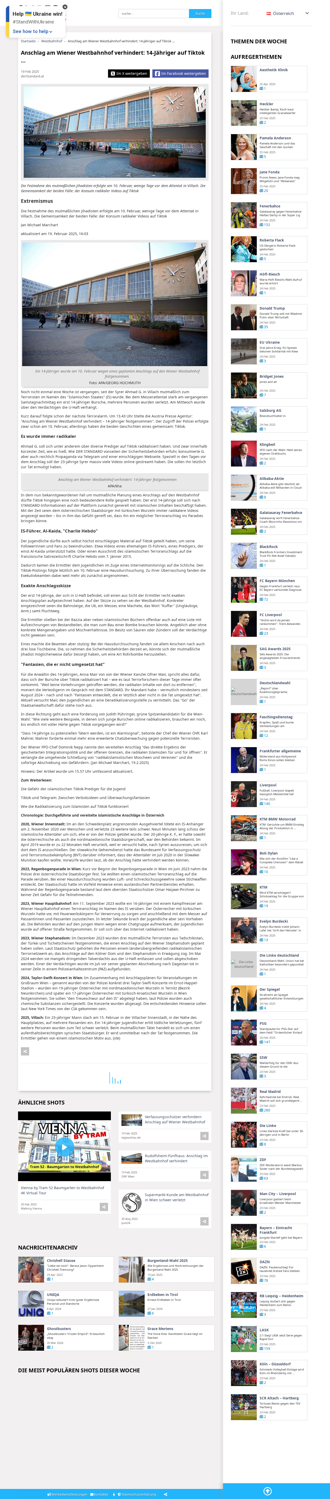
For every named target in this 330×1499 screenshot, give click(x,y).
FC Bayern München (277, 580)
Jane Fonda (269, 172)
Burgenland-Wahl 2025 (167, 1260)
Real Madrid (270, 1091)
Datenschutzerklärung (139, 1494)
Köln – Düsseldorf (275, 1364)
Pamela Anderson (275, 138)
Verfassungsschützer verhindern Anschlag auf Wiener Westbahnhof (175, 1119)
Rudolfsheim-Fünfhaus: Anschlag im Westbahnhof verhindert (176, 1158)
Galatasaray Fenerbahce (281, 512)
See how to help (30, 31)
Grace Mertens (160, 1328)
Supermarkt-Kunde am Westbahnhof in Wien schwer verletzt (177, 1197)
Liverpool (268, 785)
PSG (263, 1023)
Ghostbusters (59, 1328)
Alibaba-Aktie (272, 478)
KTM (263, 887)
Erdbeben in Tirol (162, 1294)
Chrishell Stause (61, 1260)
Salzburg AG (270, 410)
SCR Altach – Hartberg (279, 1398)
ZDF (263, 1159)
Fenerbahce (270, 206)
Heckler (266, 104)
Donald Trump (272, 308)
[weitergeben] (25, 1051)
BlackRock (269, 546)
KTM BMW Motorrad (278, 819)
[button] (288, 13)
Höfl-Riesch (270, 274)
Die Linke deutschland (279, 955)
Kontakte (101, 1494)
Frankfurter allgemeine (280, 751)
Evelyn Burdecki (274, 921)
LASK (264, 1330)
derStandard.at (32, 76)
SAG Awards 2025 (275, 649)
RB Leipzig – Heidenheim (281, 1296)
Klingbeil (267, 444)
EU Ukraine (270, 342)
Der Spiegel (270, 989)
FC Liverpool (271, 615)
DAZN (265, 1262)
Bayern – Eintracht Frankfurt (276, 1230)
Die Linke (268, 1125)
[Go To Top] (267, 1491)
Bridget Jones (272, 376)
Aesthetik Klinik (274, 70)
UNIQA (53, 1294)
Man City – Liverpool (278, 1193)
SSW (263, 1057)
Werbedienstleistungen (69, 1494)
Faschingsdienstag (276, 717)
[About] (114, 1494)
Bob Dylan (269, 853)
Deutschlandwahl (275, 683)
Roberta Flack (272, 240)
